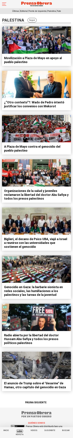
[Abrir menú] (4, 4)
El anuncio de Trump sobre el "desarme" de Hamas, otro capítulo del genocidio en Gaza (35, 385)
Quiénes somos (36, 423)
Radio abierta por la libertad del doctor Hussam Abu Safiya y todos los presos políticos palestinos (31, 339)
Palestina (51, 11)
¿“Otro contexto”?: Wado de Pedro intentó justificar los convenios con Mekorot (34, 104)
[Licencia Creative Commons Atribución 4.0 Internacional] (17, 426)
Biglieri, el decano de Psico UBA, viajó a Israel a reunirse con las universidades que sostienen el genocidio (35, 242)
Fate (59, 11)
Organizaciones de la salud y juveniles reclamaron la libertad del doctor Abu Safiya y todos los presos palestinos (36, 194)
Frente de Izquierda (38, 11)
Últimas (15, 11)
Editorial (24, 11)
